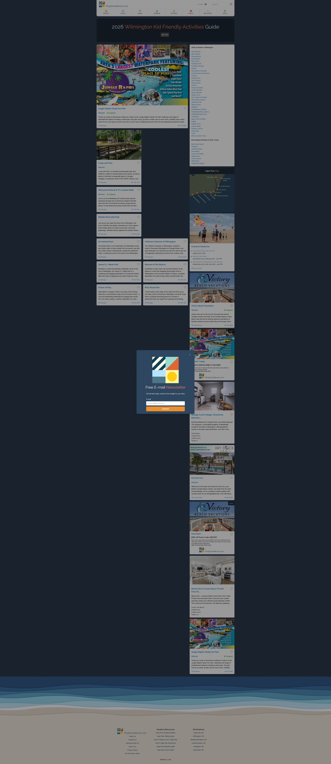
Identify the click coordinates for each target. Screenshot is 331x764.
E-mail (148, 399)
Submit (165, 409)
